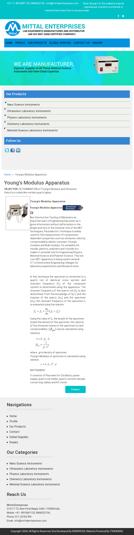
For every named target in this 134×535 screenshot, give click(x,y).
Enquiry (97, 42)
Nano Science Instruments (23, 104)
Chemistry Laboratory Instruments (28, 124)
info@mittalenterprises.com (62, 3)
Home (9, 42)
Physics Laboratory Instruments (27, 117)
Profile (20, 42)
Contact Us (82, 42)
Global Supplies (60, 42)
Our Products (37, 42)
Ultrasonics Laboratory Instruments (29, 111)
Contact (14, 431)
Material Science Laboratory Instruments (32, 130)
